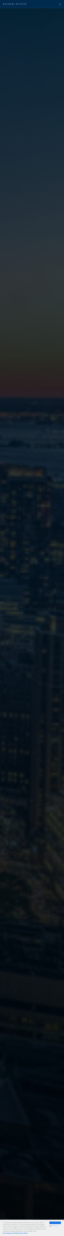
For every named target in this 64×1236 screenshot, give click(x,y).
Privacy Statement (8, 1233)
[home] (14, 4)
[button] (53, 1226)
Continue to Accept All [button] (55, 1222)
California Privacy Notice (21, 1233)
